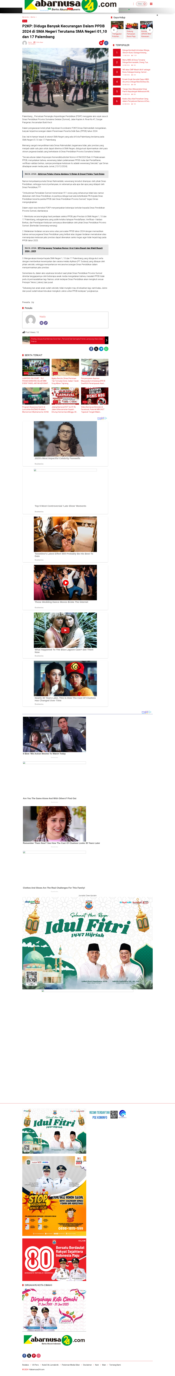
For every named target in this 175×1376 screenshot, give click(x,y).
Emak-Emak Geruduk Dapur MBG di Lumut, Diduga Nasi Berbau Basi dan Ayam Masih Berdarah (136, 80)
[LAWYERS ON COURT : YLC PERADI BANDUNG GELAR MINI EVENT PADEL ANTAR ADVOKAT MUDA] (36, 367)
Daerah (115, 26)
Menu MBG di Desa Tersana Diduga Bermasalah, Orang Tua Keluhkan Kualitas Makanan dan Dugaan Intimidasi (135, 61)
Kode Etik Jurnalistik (50, 1365)
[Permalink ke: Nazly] (25, 43)
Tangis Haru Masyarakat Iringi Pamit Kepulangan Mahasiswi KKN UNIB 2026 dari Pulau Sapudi (136, 90)
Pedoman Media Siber (71, 1365)
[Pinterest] (34, 1356)
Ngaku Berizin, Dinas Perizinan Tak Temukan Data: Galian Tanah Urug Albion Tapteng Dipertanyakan (65, 381)
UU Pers (35, 1365)
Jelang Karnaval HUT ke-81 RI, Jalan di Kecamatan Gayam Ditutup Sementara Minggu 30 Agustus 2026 (64, 409)
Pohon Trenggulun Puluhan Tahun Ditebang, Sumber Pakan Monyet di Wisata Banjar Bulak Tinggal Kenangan (117, 34)
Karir (97, 1365)
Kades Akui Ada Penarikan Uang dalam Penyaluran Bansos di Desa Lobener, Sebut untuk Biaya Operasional (136, 100)
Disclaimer (87, 1365)
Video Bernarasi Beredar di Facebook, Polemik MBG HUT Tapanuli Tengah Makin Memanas (93, 409)
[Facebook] (91, 349)
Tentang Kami (115, 1365)
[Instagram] (39, 1356)
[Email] (41, 323)
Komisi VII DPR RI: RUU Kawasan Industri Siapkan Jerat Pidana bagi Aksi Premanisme (146, 34)
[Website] (46, 323)
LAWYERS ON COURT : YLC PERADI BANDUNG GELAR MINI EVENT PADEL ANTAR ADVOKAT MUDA (35, 381)
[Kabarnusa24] (70, 4)
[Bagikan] (106, 43)
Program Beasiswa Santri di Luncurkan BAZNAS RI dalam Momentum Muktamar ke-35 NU (35, 409)
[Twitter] (96, 349)
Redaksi (25, 1365)
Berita (25, 21)
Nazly (30, 42)
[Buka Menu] (151, 3)
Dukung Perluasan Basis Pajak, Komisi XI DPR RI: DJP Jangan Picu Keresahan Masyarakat (132, 34)
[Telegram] (101, 349)
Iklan (104, 1365)
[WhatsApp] (106, 349)
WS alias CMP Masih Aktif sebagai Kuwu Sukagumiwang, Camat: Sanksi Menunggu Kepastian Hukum (136, 71)
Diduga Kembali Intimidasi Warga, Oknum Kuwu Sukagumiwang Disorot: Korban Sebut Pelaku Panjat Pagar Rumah (136, 51)
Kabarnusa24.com (36, 1369)
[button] (144, 4)
